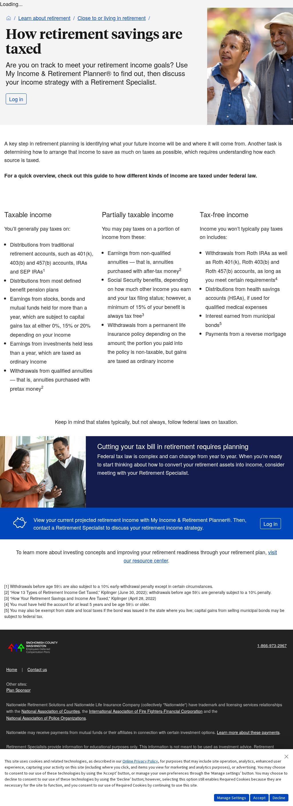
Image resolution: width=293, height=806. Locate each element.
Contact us (37, 669)
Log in (16, 99)
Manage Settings (231, 797)
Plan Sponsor (18, 690)
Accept (259, 797)
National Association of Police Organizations (46, 718)
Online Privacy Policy (140, 761)
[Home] (8, 17)
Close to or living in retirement (112, 17)
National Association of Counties (50, 711)
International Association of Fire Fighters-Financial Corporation (146, 711)
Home (11, 669)
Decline (279, 797)
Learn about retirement (44, 17)
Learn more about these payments (248, 732)
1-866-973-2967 (272, 645)
